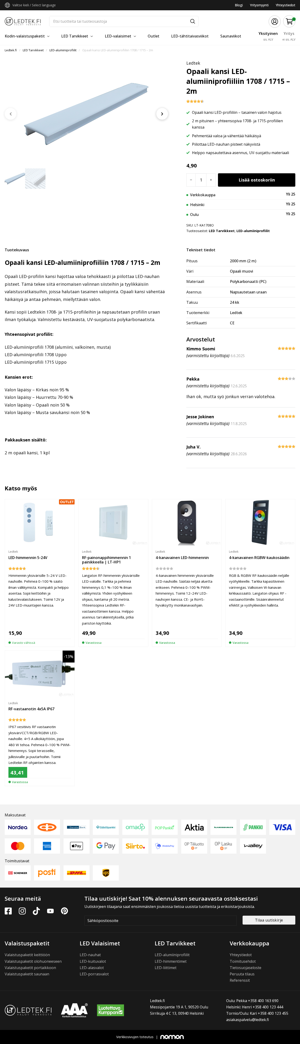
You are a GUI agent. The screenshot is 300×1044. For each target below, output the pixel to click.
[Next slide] (162, 114)
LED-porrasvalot (94, 974)
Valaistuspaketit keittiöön (27, 954)
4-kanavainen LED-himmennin (182, 557)
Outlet (153, 36)
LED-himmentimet (171, 961)
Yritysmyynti (259, 5)
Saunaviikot (230, 36)
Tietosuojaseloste (245, 967)
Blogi (239, 5)
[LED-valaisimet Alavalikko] (135, 36)
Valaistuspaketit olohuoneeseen (33, 961)
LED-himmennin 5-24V (27, 557)
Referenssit (240, 980)
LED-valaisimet (118, 36)
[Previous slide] (10, 114)
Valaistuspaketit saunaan (27, 974)
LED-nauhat (90, 954)
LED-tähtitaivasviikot (190, 36)
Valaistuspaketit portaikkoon (30, 967)
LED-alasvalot (92, 967)
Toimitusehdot (243, 961)
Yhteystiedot (285, 5)
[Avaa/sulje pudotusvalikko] (7, 5)
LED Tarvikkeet (74, 36)
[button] (289, 21)
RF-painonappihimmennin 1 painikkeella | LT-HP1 (106, 560)
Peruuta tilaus (242, 974)
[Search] (192, 21)
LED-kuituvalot (93, 961)
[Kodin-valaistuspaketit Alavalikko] (48, 36)
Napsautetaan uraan (248, 292)
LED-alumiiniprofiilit (62, 50)
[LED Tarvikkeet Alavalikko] (91, 36)
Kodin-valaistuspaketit (25, 36)
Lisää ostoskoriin (257, 180)
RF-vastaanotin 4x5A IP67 (31, 708)
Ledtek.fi (11, 50)
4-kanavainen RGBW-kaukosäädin (259, 557)
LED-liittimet (165, 967)
